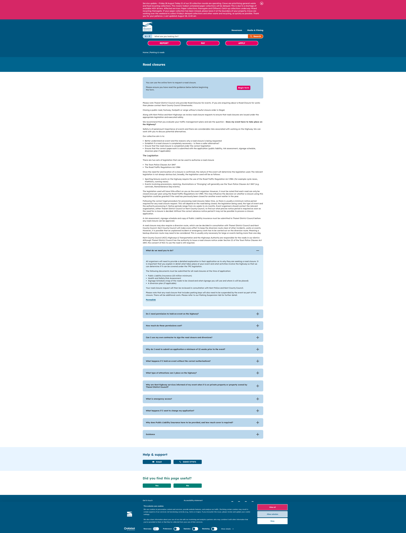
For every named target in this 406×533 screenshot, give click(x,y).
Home (145, 52)
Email (159, 462)
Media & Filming (255, 30)
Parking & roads (157, 52)
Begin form (243, 88)
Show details (226, 529)
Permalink (151, 300)
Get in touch (148, 500)
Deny (272, 521)
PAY (203, 43)
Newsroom (237, 30)
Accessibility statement (193, 500)
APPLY (241, 43)
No (187, 485)
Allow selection (272, 514)
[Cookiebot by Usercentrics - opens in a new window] (129, 528)
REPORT (164, 43)
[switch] (177, 528)
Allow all (272, 507)
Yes (156, 485)
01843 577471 (189, 462)
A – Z (147, 36)
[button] (261, 3)
